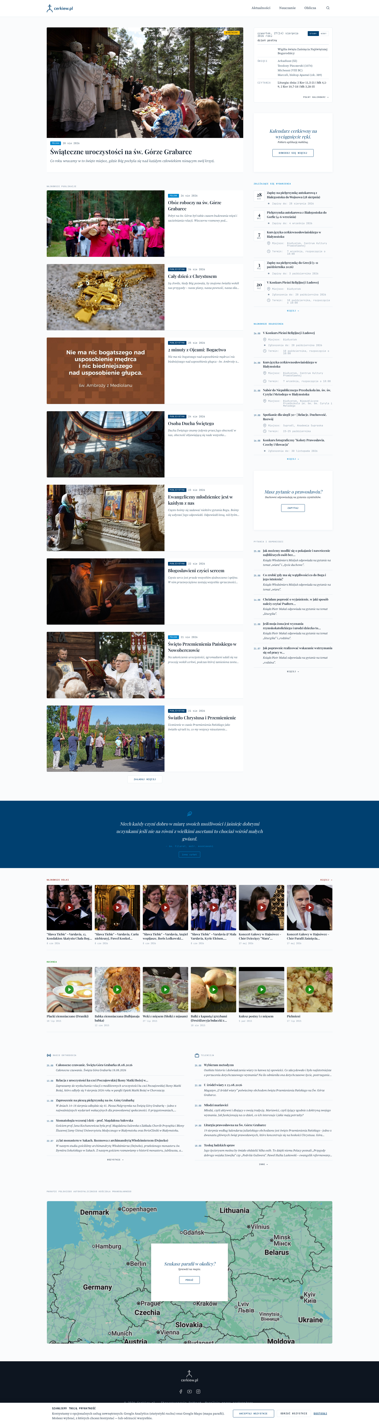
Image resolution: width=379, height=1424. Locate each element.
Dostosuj (320, 1413)
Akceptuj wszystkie (253, 1413)
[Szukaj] (328, 8)
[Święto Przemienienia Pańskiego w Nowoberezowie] (145, 665)
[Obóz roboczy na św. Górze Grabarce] (145, 223)
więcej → (293, 310)
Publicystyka (177, 269)
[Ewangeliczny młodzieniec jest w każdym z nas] (145, 518)
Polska (55, 143)
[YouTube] (189, 1391)
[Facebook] (181, 1391)
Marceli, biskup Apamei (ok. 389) (300, 75)
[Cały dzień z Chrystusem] (145, 297)
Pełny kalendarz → (316, 97)
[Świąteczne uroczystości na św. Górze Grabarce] (145, 100)
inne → (263, 1164)
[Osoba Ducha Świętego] (145, 444)
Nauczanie (287, 7)
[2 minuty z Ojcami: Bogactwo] (145, 371)
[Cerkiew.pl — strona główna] (60, 8)
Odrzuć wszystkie (294, 1413)
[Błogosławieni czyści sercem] (145, 591)
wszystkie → (115, 1159)
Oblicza (310, 7)
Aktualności (261, 7)
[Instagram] (198, 1391)
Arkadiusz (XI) (287, 61)
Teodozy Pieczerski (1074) (295, 66)
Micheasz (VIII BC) (290, 70)
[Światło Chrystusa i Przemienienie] (145, 739)
